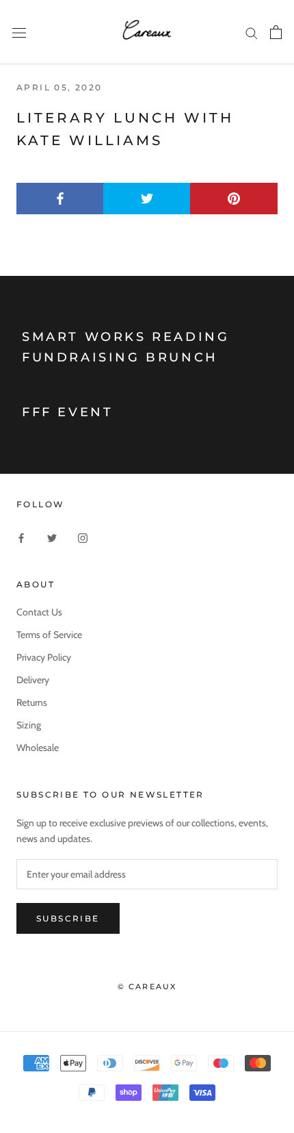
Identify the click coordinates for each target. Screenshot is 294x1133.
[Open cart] (276, 32)
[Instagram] (83, 537)
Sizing (28, 725)
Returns (31, 702)
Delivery (32, 680)
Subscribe (68, 918)
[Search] (251, 32)
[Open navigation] (19, 32)
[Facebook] (21, 537)
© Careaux (147, 986)
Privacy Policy (43, 657)
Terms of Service (49, 634)
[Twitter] (52, 537)
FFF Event (67, 412)
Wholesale (37, 747)
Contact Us (39, 612)
